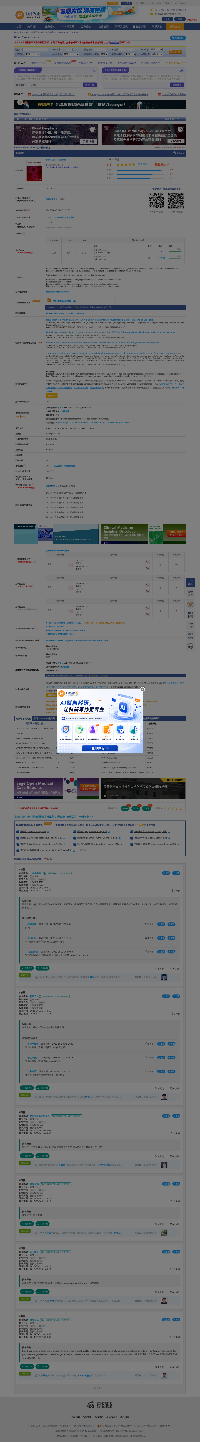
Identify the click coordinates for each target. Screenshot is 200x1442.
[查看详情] (100, 720)
